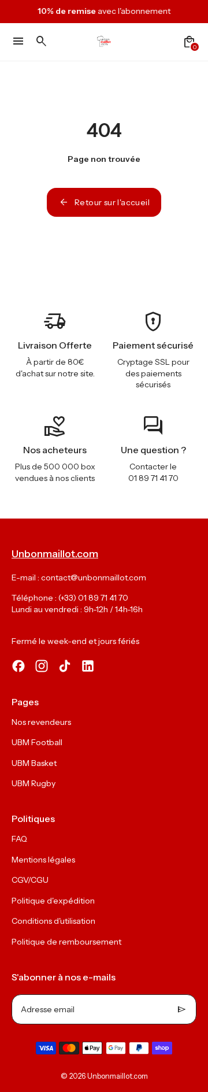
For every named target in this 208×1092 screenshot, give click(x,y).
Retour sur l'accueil (104, 202)
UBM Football (37, 742)
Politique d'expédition (53, 900)
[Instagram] (42, 666)
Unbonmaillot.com (117, 1076)
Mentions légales (43, 859)
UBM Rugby (33, 783)
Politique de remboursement (66, 941)
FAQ (19, 839)
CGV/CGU (30, 880)
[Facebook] (18, 666)
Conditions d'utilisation (53, 921)
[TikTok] (65, 666)
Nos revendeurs (41, 722)
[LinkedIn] (88, 666)
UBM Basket (34, 763)
